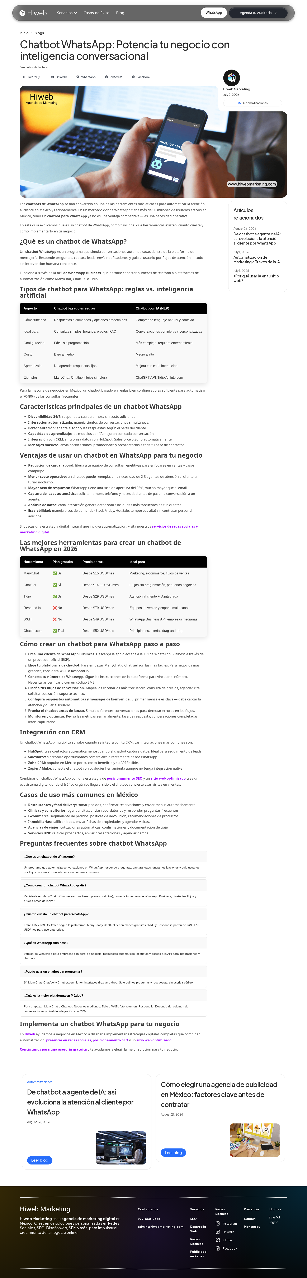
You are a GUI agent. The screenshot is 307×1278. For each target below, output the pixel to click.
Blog (120, 12)
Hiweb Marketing (45, 1209)
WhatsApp (214, 12)
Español (274, 1217)
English (273, 1222)
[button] (67, 12)
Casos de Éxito (96, 12)
